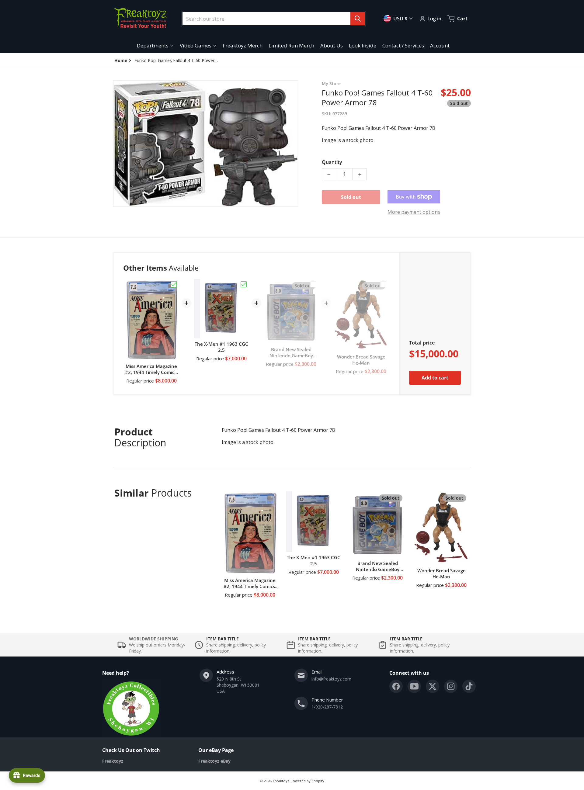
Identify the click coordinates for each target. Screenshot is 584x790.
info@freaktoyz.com (331, 679)
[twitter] (432, 686)
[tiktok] (469, 686)
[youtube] (414, 686)
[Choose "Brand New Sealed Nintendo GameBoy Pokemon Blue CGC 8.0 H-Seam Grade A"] (313, 284)
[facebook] (396, 686)
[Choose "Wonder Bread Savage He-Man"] (383, 284)
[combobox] (271, 18)
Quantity (332, 162)
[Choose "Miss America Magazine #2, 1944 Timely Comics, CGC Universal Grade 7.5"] (174, 284)
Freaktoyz (281, 780)
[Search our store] (357, 18)
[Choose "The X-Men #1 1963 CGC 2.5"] (244, 284)
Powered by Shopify (307, 780)
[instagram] (450, 686)
